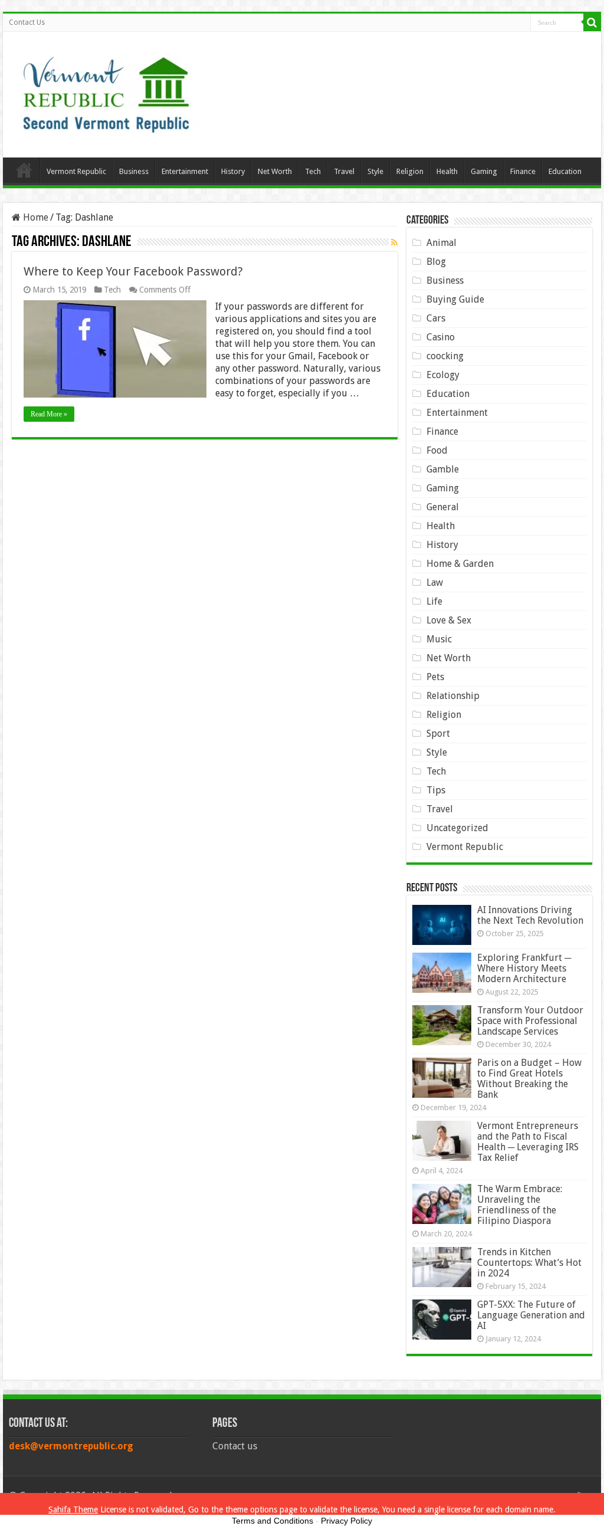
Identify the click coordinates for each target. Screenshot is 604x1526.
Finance (523, 171)
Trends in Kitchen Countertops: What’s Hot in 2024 (529, 1262)
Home (24, 169)
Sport (438, 733)
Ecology (442, 374)
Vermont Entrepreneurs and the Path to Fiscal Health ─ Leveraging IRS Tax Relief (528, 1141)
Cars (435, 318)
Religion (410, 171)
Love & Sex (448, 620)
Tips (435, 790)
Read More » (49, 414)
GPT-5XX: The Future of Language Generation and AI (531, 1315)
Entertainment (185, 171)
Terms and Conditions (272, 1520)
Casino (440, 337)
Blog (436, 261)
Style (375, 171)
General (442, 507)
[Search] (592, 22)
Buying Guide (455, 299)
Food (437, 450)
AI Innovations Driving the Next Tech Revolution (530, 915)
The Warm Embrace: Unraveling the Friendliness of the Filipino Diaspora (519, 1204)
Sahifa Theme (73, 1509)
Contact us (234, 1446)
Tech (313, 171)
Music (439, 639)
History (233, 171)
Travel (344, 171)
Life (434, 601)
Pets (435, 676)
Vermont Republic (76, 171)
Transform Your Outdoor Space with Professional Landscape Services (530, 1021)
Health (447, 171)
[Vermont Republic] (106, 90)
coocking (445, 356)
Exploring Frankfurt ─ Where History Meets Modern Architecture (524, 968)
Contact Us (27, 22)
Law (434, 582)
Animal (441, 242)
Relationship (453, 695)
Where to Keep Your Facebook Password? (133, 271)
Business (134, 171)
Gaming (484, 171)
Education (565, 171)
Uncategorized (457, 827)
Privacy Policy (346, 1520)
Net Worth (275, 171)
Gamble (442, 469)
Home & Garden (460, 563)
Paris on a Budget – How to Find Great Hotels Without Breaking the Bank (529, 1078)
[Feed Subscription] (394, 242)
